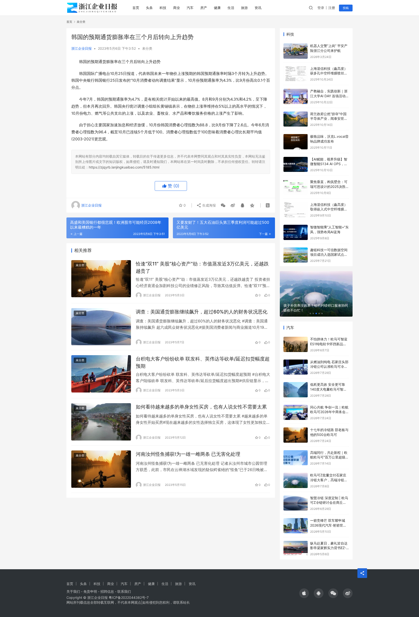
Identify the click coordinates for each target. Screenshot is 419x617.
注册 (331, 8)
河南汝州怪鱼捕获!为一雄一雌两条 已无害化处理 (188, 454)
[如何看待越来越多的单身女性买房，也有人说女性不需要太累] (101, 422)
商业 (176, 8)
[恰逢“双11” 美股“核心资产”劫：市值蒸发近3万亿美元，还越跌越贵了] (101, 278)
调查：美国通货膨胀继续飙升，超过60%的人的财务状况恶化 (201, 312)
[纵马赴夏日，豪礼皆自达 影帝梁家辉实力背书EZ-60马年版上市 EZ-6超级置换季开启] (295, 548)
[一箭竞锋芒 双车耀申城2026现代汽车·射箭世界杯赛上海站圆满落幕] (295, 525)
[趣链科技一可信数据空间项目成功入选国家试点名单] (295, 255)
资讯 (258, 8)
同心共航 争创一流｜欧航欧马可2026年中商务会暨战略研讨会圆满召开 (329, 412)
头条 (149, 8)
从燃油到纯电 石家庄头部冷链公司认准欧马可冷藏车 (329, 366)
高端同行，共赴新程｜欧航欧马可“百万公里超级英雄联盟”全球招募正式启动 (329, 457)
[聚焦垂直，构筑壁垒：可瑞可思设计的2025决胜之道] (295, 187)
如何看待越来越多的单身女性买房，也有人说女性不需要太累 (201, 407)
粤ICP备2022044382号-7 (129, 597)
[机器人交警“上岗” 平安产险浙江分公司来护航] (295, 51)
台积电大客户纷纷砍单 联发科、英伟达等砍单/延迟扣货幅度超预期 (203, 362)
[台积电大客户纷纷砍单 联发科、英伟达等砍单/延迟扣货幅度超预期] (101, 374)
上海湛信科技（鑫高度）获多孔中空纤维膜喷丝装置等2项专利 (328, 73)
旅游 (244, 8)
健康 (217, 8)
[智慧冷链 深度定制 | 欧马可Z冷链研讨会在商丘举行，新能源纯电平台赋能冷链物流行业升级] (295, 503)
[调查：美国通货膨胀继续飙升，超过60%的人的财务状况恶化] (101, 326)
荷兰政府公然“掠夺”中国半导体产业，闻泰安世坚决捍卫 (328, 118)
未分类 (147, 48)
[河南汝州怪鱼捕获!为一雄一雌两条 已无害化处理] (101, 469)
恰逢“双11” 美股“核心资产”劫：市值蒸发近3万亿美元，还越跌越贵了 (202, 267)
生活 (230, 8)
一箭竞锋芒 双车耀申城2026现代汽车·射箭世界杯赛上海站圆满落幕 (328, 525)
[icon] (304, 593)
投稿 (346, 8)
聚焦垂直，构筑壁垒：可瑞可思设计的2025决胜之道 (329, 186)
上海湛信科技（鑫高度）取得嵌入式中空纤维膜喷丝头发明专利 (328, 209)
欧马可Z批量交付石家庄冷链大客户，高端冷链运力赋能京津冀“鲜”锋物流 (328, 480)
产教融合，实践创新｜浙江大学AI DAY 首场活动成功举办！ (329, 96)
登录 (320, 8)
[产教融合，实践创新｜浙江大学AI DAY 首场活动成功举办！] (295, 96)
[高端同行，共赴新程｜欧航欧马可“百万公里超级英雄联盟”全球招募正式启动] (295, 457)
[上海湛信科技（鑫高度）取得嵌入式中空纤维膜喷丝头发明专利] (295, 209)
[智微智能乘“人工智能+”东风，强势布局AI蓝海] (295, 232)
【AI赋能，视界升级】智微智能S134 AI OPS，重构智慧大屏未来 (328, 164)
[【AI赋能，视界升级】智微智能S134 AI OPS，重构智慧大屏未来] (295, 164)
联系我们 (124, 591)
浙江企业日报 (81, 48)
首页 (135, 8)
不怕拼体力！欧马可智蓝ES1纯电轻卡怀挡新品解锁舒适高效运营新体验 (328, 344)
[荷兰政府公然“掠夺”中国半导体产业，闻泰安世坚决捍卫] (295, 119)
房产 (203, 8)
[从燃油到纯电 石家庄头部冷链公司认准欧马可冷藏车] (295, 367)
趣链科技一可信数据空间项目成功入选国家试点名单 (328, 254)
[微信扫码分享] (223, 205)
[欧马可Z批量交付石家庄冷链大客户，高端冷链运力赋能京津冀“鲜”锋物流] (295, 480)
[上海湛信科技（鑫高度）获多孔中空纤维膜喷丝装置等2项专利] (295, 73)
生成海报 (208, 205)
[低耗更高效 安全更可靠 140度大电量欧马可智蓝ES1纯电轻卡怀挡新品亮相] (295, 389)
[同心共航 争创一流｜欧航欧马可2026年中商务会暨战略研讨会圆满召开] (295, 412)
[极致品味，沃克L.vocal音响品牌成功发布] (295, 141)
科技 (163, 8)
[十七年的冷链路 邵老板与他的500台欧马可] (295, 435)
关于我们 (73, 591)
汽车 (190, 8)
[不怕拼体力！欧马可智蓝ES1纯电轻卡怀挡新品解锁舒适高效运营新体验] (295, 344)
